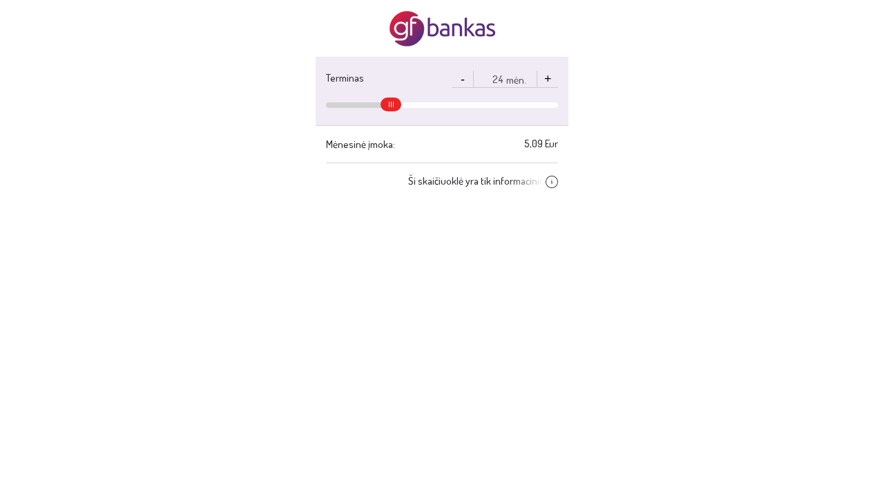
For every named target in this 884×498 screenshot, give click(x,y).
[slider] (391, 104)
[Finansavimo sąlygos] (551, 181)
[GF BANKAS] (442, 28)
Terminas (345, 77)
